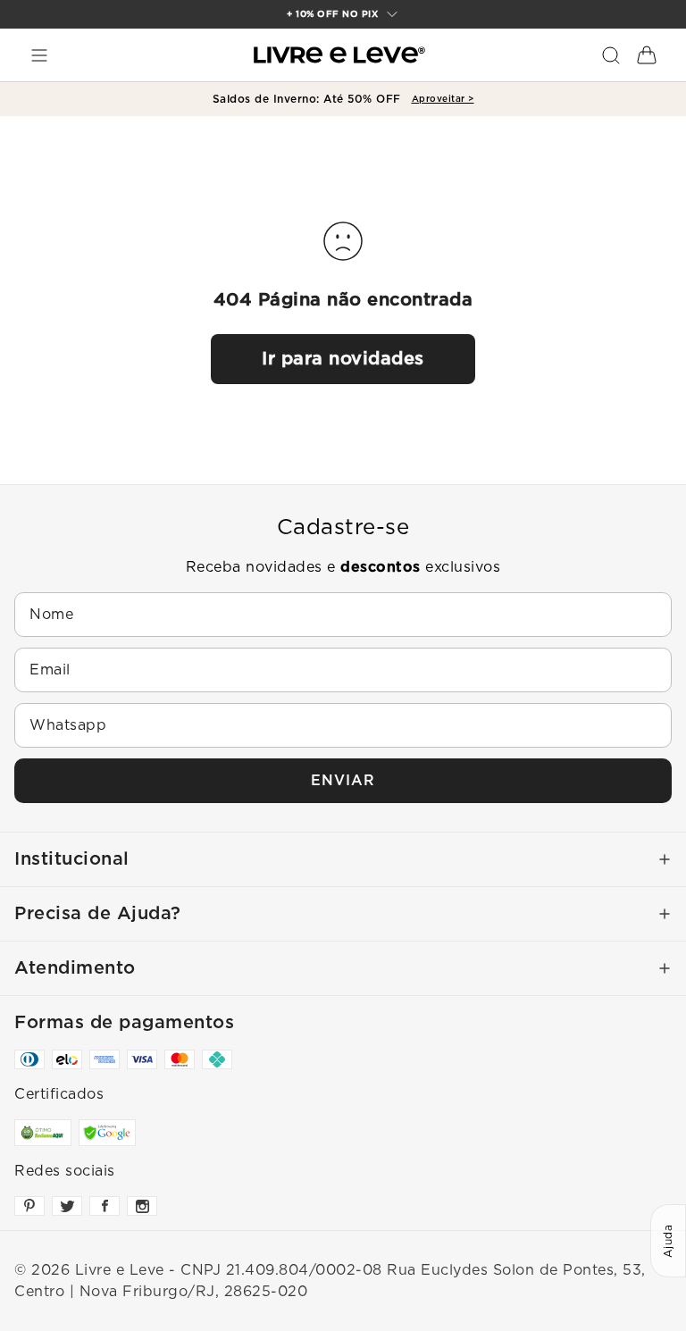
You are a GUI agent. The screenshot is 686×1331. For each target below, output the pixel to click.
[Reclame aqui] (42, 1132)
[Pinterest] (29, 1206)
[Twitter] (67, 1206)
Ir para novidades (343, 359)
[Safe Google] (107, 1132)
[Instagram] (142, 1206)
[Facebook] (104, 1206)
